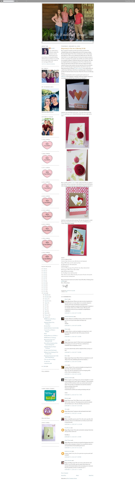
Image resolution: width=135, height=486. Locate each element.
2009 (44, 366)
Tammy (66, 329)
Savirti (62, 114)
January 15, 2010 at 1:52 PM (73, 436)
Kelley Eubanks (68, 460)
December (47, 294)
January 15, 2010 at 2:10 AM (73, 413)
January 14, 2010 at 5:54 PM (73, 313)
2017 (44, 279)
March (46, 313)
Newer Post (63, 475)
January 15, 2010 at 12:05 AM (73, 405)
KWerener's (63, 76)
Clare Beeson (67, 427)
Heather (66, 417)
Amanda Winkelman (69, 316)
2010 (44, 293)
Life (66, 291)
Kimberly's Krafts (68, 377)
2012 (44, 289)
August (46, 303)
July (46, 305)
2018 (44, 277)
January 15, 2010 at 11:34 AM (73, 424)
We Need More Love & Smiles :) (51, 335)
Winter (52, 48)
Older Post (91, 475)
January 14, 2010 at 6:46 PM (73, 325)
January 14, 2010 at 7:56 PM (73, 352)
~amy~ (66, 340)
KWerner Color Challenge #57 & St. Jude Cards (51, 352)
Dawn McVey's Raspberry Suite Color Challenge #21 (50, 343)
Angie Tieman (68, 440)
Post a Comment (64, 473)
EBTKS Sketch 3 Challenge (50, 337)
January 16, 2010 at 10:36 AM (73, 447)
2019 (44, 275)
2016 (44, 281)
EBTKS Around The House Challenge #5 (50, 319)
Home (77, 475)
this (72, 114)
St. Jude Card (47, 361)
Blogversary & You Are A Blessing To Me (49, 340)
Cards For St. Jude (48, 363)
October (46, 299)
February (47, 315)
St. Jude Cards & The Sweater (50, 350)
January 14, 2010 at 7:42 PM (73, 336)
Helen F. (66, 299)
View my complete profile (48, 63)
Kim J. (66, 355)
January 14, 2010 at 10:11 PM (73, 394)
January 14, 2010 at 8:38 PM (73, 374)
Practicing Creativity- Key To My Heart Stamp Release (51, 356)
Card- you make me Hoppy (49, 359)
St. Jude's (73, 182)
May (46, 309)
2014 (44, 285)
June (46, 307)
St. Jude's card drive (78, 68)
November (47, 296)
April (46, 311)
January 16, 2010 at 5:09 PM (73, 457)
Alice (66, 409)
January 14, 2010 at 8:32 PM (73, 361)
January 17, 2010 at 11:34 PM (73, 469)
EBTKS (62, 281)
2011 (44, 291)
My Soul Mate (47, 326)
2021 (44, 271)
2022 (44, 268)
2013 (44, 287)
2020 (44, 273)
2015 (44, 283)
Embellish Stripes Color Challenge (49, 323)
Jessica (66, 365)
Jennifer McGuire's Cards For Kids (51, 328)
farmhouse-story (68, 451)
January (46, 317)
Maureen (67, 398)
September (47, 301)
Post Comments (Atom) (72, 478)
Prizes (45, 333)
